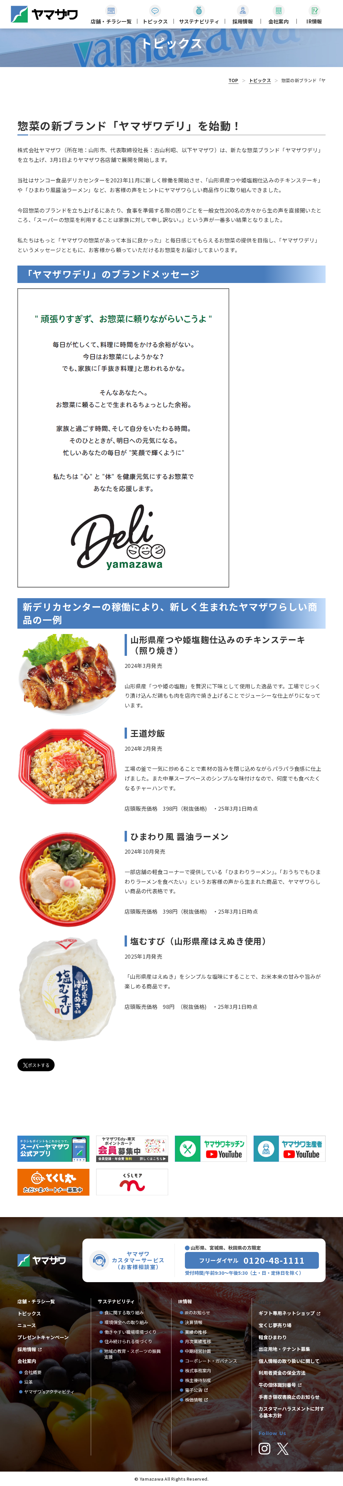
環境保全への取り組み (126, 1322)
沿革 (28, 1382)
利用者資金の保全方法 (282, 1373)
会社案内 (26, 1361)
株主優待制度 (198, 1380)
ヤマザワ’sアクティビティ (49, 1392)
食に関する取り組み (124, 1313)
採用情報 (26, 1349)
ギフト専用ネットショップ (287, 1313)
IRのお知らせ (197, 1313)
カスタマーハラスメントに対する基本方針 (291, 1412)
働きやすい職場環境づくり (131, 1332)
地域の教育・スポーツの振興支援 (132, 1354)
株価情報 (193, 1400)
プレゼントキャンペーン (43, 1337)
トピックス (260, 80)
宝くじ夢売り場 (277, 1325)
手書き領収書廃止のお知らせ (289, 1397)
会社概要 (33, 1372)
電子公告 (193, 1390)
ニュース (26, 1325)
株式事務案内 (198, 1371)
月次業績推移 (198, 1342)
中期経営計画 (200, 1351)
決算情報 (193, 1322)
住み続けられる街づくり (128, 1342)
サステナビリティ (116, 1301)
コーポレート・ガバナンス (213, 1361)
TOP (233, 80)
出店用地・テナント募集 (284, 1349)
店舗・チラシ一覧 (36, 1301)
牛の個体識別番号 (277, 1385)
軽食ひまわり (273, 1337)
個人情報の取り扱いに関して (289, 1361)
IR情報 (185, 1301)
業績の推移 (198, 1332)
